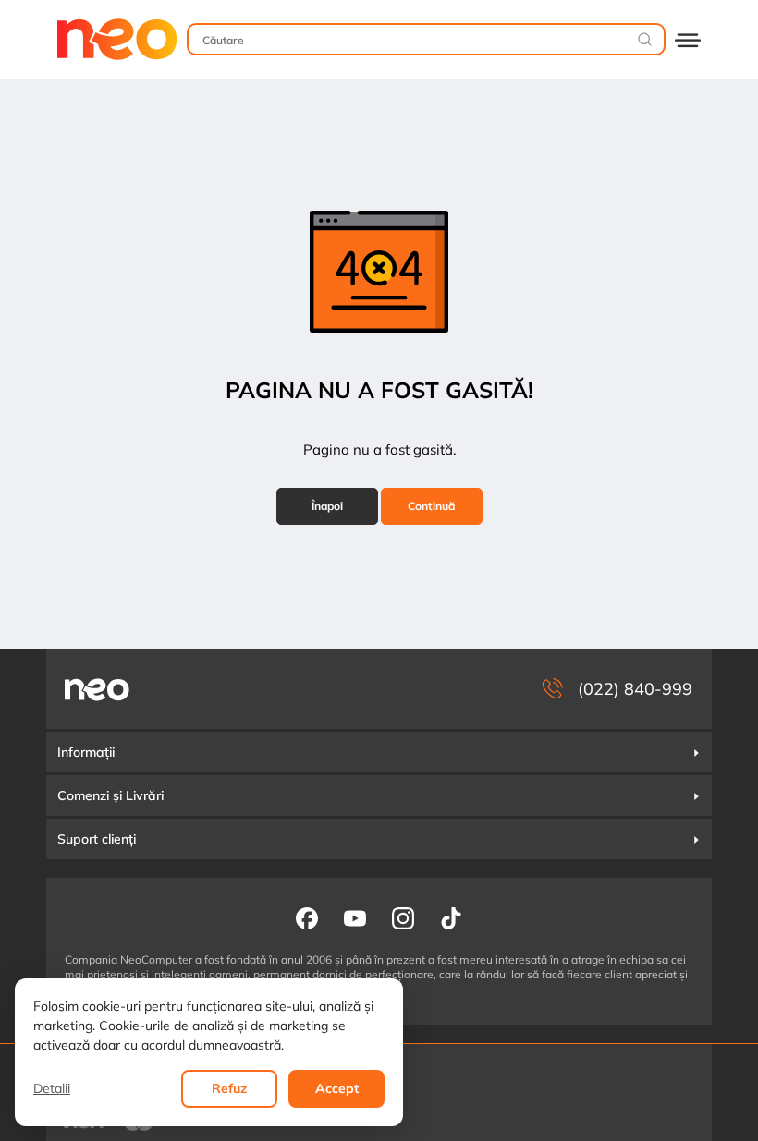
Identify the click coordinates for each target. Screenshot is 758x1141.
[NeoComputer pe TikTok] (451, 917)
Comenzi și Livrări (110, 795)
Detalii (51, 1088)
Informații (86, 752)
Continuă (431, 506)
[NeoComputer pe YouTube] (355, 917)
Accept (337, 1088)
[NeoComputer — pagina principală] (97, 689)
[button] (379, 752)
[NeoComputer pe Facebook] (307, 917)
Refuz (229, 1088)
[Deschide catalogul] (688, 39)
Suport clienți (96, 838)
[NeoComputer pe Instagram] (403, 917)
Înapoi (327, 506)
